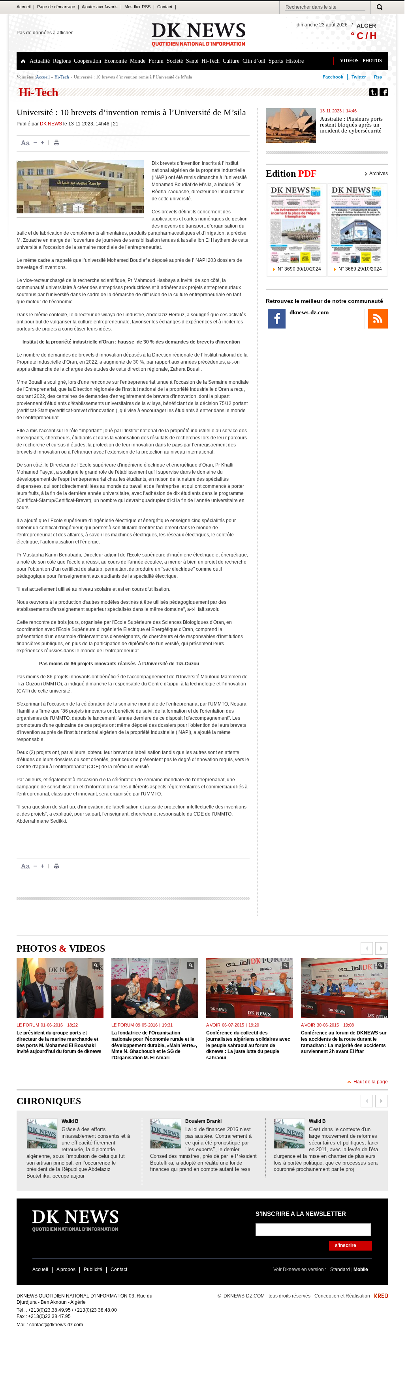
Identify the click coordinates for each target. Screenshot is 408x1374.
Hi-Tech (210, 61)
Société (175, 61)
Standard (340, 1269)
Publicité (93, 1269)
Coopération (87, 61)
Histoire (295, 61)
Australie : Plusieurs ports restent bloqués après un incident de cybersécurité (351, 125)
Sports (276, 61)
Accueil (23, 6)
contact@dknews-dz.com (56, 1324)
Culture (231, 61)
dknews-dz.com (309, 312)
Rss (378, 77)
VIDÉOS (349, 60)
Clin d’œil (254, 61)
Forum (156, 61)
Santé (192, 61)
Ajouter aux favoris (100, 6)
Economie (115, 61)
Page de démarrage (56, 6)
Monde (137, 61)
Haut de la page (370, 1082)
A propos (65, 1269)
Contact (164, 6)
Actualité (40, 61)
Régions (62, 61)
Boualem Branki (203, 1121)
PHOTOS (372, 60)
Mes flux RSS (137, 6)
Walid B (70, 1121)
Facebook (333, 77)
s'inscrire (345, 1245)
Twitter (359, 77)
